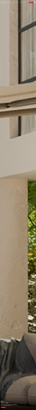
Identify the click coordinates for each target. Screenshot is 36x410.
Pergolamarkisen (17, 2)
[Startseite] (4, 2)
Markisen (20, 2)
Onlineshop (25, 2)
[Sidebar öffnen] (34, 2)
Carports (23, 2)
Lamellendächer (9, 2)
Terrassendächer (13, 2)
